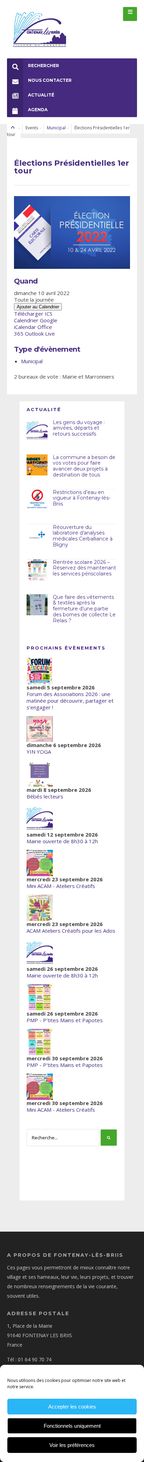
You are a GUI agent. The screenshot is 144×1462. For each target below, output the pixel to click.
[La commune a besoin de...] (37, 464)
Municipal (56, 128)
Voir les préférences (72, 1445)
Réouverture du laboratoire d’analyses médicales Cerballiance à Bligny (83, 536)
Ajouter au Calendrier (38, 306)
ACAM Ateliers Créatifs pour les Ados (71, 930)
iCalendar (25, 326)
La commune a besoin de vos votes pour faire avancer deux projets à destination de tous (84, 466)
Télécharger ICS (33, 313)
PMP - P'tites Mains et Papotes (65, 1020)
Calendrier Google (35, 320)
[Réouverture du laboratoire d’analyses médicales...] (37, 534)
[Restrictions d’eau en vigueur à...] (37, 499)
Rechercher (43, 65)
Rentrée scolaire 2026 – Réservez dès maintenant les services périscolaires (84, 568)
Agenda (38, 109)
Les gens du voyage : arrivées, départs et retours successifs (79, 428)
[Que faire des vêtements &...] (37, 604)
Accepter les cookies (72, 1407)
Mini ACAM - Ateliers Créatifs (61, 885)
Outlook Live (40, 333)
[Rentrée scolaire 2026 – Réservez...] (37, 569)
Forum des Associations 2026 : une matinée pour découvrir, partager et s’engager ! (70, 700)
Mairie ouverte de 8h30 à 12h (62, 841)
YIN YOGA (39, 751)
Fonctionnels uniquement (72, 1426)
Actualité (41, 95)
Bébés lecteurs (45, 796)
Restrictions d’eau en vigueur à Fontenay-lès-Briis (81, 498)
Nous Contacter (50, 80)
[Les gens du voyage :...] (37, 430)
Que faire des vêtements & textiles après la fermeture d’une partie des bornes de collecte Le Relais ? (84, 609)
